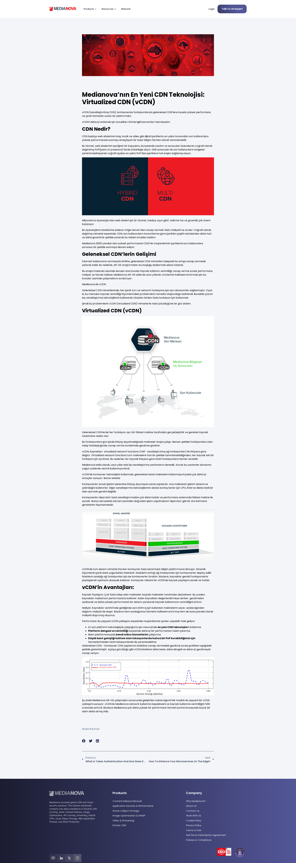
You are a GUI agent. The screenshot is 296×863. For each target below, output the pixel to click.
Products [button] (89, 8)
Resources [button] (107, 8)
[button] (84, 741)
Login (211, 8)
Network (126, 8)
